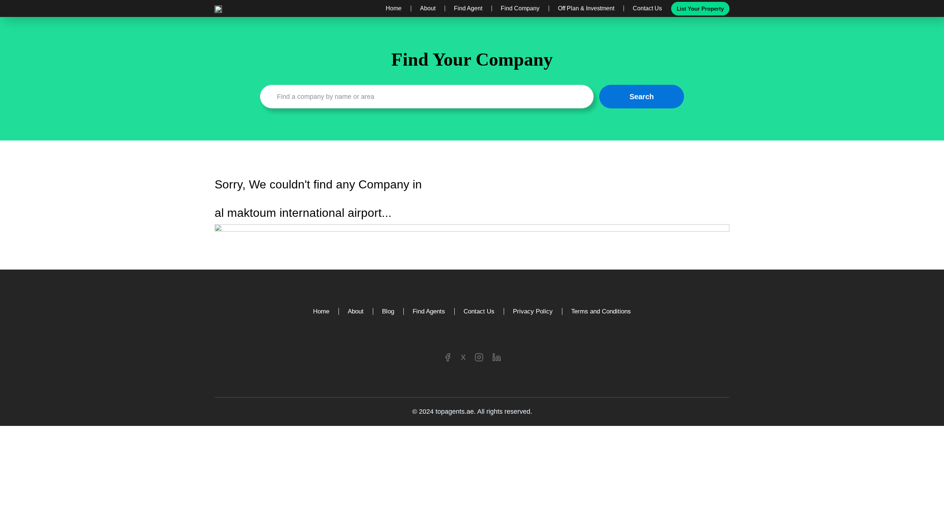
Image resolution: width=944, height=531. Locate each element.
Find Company (520, 8)
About (427, 8)
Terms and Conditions (601, 311)
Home (394, 8)
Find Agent (468, 8)
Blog (388, 311)
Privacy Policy (533, 311)
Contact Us (647, 8)
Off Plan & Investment (586, 8)
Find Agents (429, 311)
